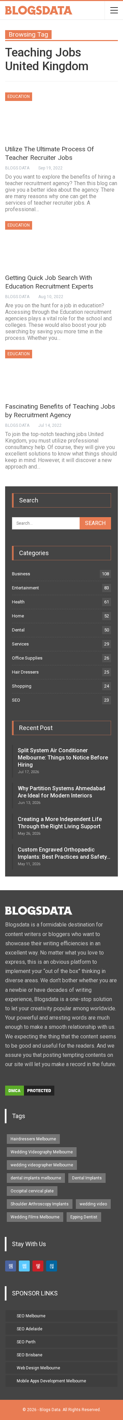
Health (18, 601)
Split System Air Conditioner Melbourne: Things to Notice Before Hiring (63, 757)
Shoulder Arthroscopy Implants (40, 1204)
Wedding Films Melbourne (35, 1217)
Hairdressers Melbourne (33, 1139)
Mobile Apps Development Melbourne (51, 1381)
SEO (16, 700)
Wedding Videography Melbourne (42, 1152)
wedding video (93, 1204)
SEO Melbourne (31, 1316)
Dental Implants (87, 1178)
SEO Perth (26, 1342)
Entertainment (25, 587)
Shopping (21, 686)
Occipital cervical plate (32, 1191)
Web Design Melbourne (38, 1368)
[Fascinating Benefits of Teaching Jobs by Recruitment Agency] (41, 373)
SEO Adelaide (29, 1329)
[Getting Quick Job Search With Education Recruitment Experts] (41, 244)
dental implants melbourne (36, 1178)
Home (18, 615)
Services (20, 644)
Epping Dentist (83, 1217)
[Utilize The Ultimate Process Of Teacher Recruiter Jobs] (41, 115)
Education (19, 96)
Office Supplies (27, 658)
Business (21, 573)
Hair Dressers (25, 672)
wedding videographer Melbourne (42, 1165)
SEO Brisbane (29, 1355)
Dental (18, 629)
